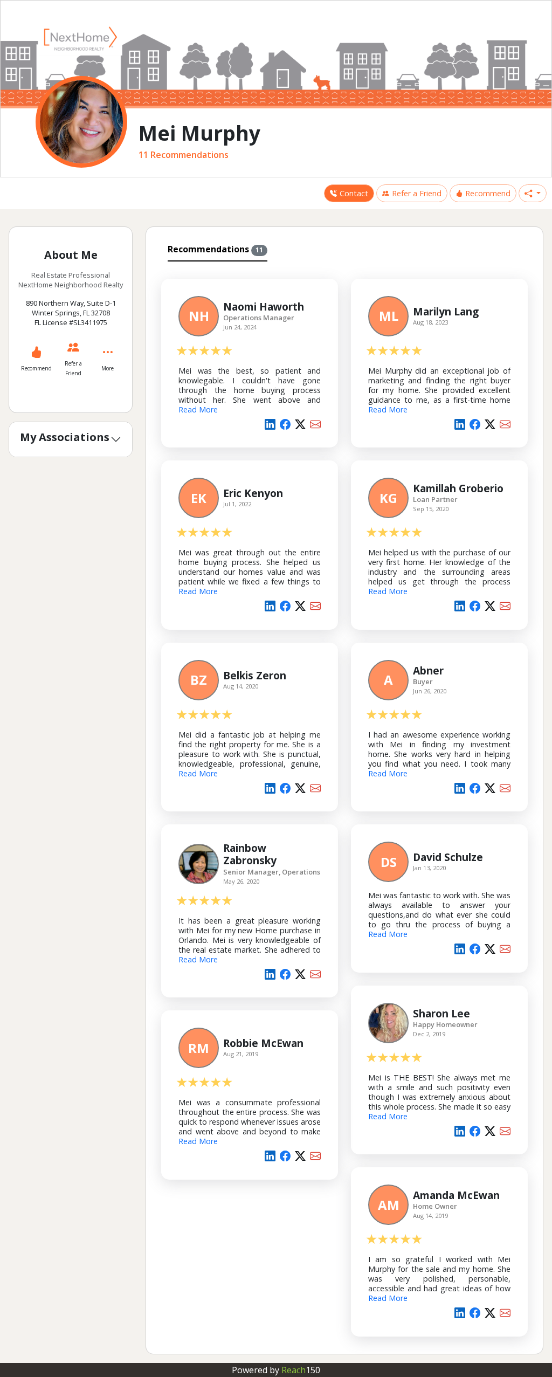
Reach (300, 1370)
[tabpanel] (344, 805)
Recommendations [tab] (215, 249)
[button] (533, 193)
